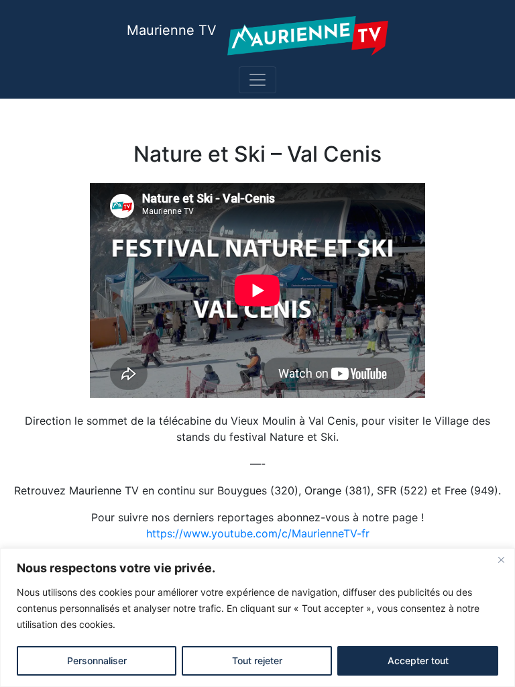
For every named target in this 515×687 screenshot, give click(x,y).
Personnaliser (97, 660)
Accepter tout (418, 660)
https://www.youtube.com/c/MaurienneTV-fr (257, 533)
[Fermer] (501, 559)
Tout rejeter (257, 660)
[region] (257, 617)
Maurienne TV (172, 30)
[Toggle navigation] (257, 79)
